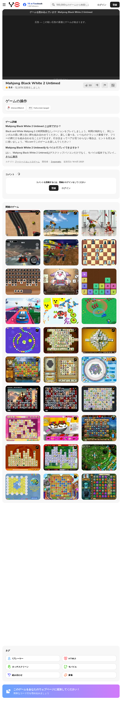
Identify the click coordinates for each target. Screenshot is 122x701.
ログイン (101, 4)
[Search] (53, 4)
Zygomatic (56, 161)
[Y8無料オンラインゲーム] (14, 4)
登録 (115, 4)
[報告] (104, 85)
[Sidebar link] (4, 4)
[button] (11, 156)
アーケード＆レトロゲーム (27, 161)
